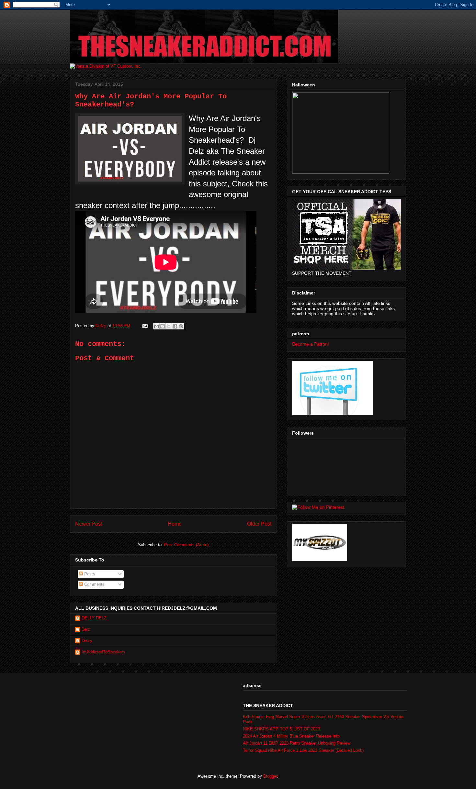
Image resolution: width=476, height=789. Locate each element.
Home (175, 524)
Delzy (87, 640)
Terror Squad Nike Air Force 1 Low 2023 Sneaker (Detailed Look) (303, 750)
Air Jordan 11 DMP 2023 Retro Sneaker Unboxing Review (296, 743)
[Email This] (156, 326)
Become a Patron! (310, 344)
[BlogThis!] (162, 326)
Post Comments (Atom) (186, 544)
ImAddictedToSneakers (103, 652)
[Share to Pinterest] (181, 326)
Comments (94, 584)
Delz (86, 629)
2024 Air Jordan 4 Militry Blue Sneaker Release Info (291, 736)
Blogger (270, 776)
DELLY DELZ (94, 618)
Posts (89, 574)
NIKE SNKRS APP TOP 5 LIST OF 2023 (281, 729)
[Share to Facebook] (175, 326)
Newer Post (88, 524)
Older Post (259, 524)
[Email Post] (144, 325)
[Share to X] (168, 326)
